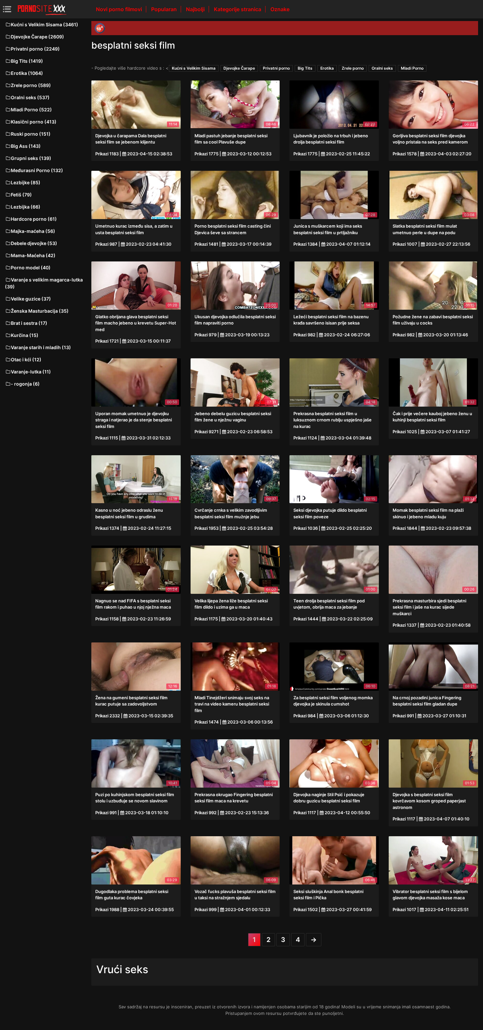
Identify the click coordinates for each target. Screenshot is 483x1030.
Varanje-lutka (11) (31, 371)
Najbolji (196, 9)
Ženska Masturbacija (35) (40, 311)
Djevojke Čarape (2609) (37, 36)
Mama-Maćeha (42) (33, 255)
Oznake (279, 9)
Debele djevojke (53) (34, 243)
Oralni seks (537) (30, 97)
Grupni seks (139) (31, 158)
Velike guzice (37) (31, 299)
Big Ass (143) (26, 146)
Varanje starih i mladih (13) (41, 347)
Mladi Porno (412, 68)
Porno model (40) (31, 267)
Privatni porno (276, 68)
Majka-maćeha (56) (33, 231)
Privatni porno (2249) (35, 49)
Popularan (164, 9)
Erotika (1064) (27, 73)
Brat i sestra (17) (29, 323)
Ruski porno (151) (31, 134)
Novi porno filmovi (119, 9)
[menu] (7, 9)
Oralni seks (382, 68)
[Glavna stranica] (42, 9)
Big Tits (305, 68)
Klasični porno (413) (34, 121)
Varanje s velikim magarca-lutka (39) (44, 283)
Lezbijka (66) (25, 207)
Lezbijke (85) (25, 182)
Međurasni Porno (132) (37, 170)
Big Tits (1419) (27, 61)
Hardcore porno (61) (34, 219)
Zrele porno (353, 68)
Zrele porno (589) (31, 85)
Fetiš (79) (21, 194)
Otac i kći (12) (26, 359)
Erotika (327, 68)
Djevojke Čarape (239, 68)
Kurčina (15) (24, 335)
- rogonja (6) (25, 384)
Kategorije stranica (238, 9)
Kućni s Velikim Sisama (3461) (44, 24)
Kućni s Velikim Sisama (194, 68)
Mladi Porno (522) (31, 109)
